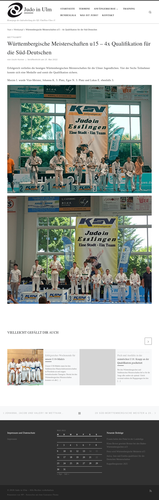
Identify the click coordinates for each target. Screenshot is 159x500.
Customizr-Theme (51, 495)
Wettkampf (18, 29)
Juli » (66, 474)
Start (9, 29)
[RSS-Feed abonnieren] (151, 491)
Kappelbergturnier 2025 (117, 464)
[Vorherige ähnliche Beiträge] (140, 341)
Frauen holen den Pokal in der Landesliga (125, 439)
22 (97, 457)
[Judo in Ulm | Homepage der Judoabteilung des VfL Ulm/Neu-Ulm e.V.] (15, 9)
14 (90, 451)
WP (22, 495)
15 (97, 451)
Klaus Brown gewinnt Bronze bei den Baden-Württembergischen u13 (126, 445)
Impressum (12, 439)
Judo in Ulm (21, 490)
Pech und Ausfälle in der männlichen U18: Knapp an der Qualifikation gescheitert (133, 359)
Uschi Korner (17, 60)
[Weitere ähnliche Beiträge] (148, 341)
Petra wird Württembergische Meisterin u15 (126, 451)
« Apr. (59, 474)
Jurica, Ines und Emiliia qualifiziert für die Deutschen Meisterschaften (125, 457)
